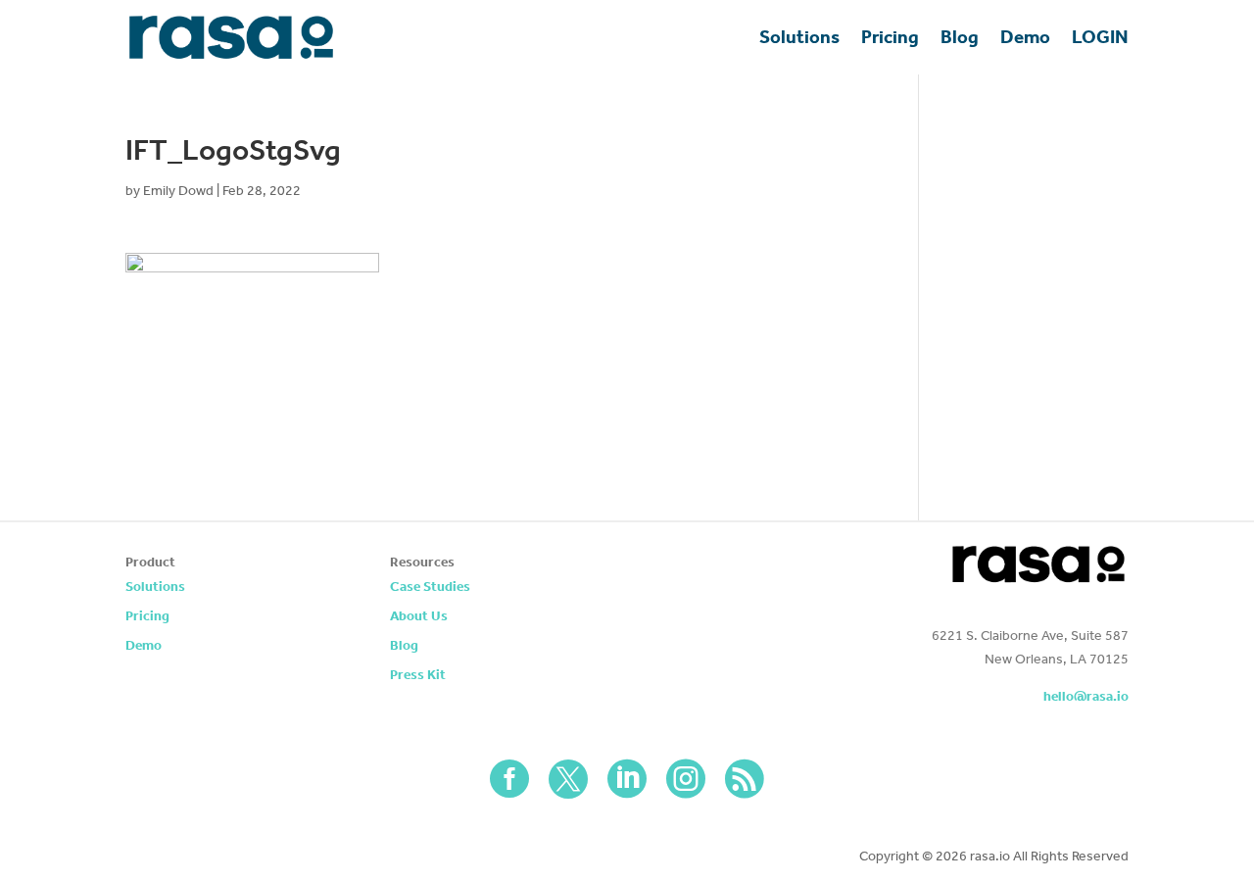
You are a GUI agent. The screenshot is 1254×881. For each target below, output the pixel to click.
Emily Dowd (178, 190)
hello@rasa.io (1086, 696)
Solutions (799, 36)
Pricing (890, 36)
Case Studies (430, 587)
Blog (959, 36)
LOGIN (1100, 36)
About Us (419, 617)
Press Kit (418, 675)
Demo (1025, 36)
